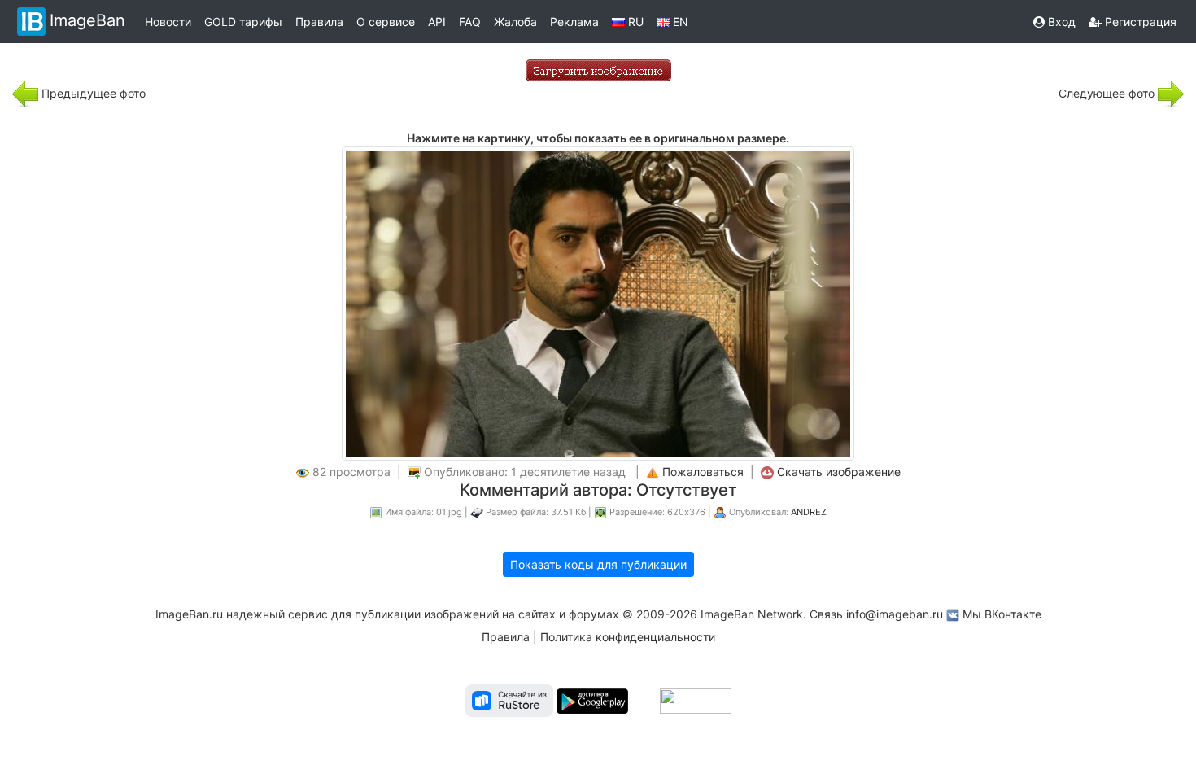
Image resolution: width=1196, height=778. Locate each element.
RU (634, 21)
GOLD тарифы (243, 21)
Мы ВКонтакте (1001, 614)
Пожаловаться (703, 472)
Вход (1060, 21)
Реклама (574, 21)
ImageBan (87, 20)
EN (679, 21)
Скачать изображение (839, 472)
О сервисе (385, 21)
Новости (168, 21)
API (437, 21)
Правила (319, 21)
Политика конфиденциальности (627, 637)
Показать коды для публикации (598, 564)
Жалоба (515, 21)
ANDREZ (809, 512)
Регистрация (1139, 21)
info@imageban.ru (894, 614)
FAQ (470, 21)
